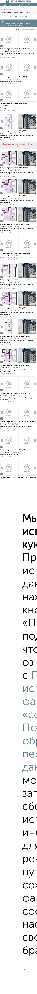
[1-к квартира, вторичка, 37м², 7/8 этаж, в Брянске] (9, 222)
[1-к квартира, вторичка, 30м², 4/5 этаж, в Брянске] (9, 101)
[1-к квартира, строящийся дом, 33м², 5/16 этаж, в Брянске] (9, 475)
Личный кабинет (27, 5)
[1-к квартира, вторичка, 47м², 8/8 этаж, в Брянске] (9, 129)
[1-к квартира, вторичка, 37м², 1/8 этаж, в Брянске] (9, 363)
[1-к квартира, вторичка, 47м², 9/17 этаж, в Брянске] (9, 448)
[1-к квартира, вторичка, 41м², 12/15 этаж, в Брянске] (9, 75)
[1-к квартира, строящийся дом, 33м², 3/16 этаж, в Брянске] (9, 420)
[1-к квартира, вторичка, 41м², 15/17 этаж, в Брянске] (9, 47)
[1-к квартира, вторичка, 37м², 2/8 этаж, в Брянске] (9, 278)
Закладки (15, 5)
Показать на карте (20, 16)
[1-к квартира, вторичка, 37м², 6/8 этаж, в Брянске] (9, 194)
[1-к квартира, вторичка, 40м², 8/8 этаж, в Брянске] (9, 166)
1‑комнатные (6, 9)
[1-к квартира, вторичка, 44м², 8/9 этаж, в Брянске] (9, 251)
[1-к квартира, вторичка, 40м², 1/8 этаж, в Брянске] (9, 306)
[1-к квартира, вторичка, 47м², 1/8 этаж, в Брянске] (9, 334)
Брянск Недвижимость (7, 8)
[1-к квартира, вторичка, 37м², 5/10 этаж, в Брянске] (9, 391)
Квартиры (19, 8)
